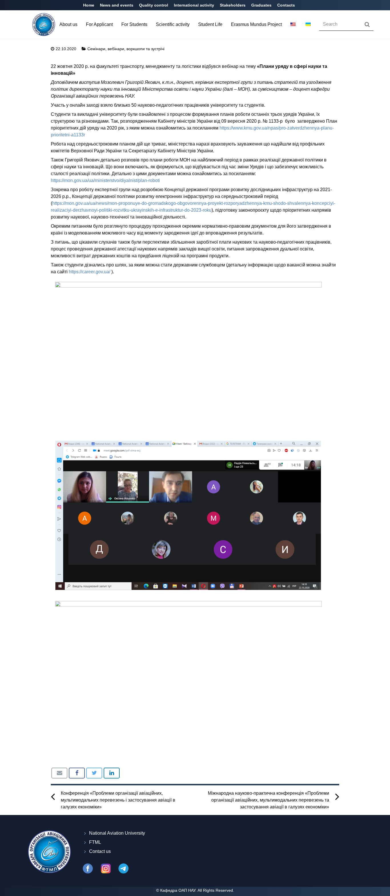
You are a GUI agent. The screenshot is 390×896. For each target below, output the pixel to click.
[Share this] (77, 773)
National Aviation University (117, 833)
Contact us (100, 851)
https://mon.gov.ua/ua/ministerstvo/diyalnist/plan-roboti (105, 180)
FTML (95, 842)
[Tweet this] (94, 773)
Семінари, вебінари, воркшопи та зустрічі (125, 48)
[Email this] (59, 773)
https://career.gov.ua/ (89, 271)
